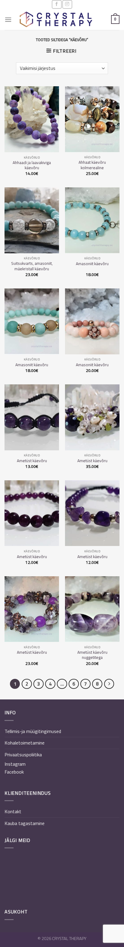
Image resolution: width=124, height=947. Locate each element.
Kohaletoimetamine (25, 742)
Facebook (14, 771)
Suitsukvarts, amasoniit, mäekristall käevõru (32, 266)
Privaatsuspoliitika (23, 754)
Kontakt (13, 811)
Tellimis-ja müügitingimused (33, 731)
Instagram (15, 764)
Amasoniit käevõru (92, 264)
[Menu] (8, 19)
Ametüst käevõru (32, 461)
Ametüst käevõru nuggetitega (92, 655)
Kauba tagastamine (25, 823)
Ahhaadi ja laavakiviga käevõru (32, 165)
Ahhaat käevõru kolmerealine (92, 165)
